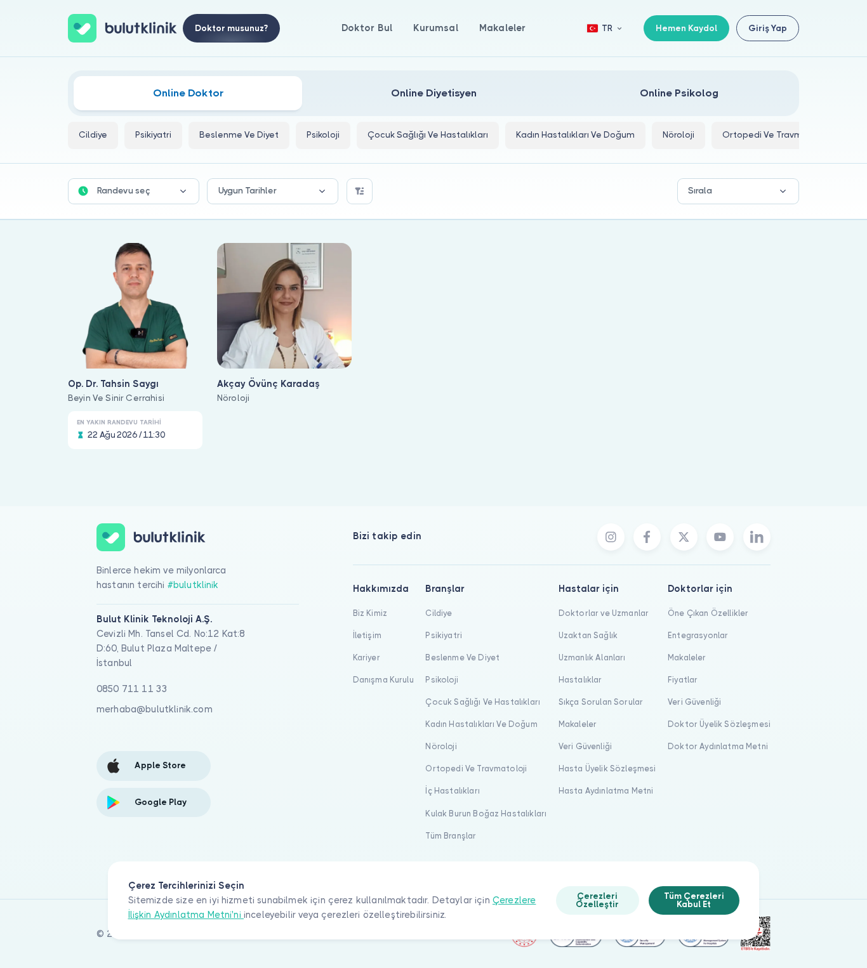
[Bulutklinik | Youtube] (720, 537)
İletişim (367, 635)
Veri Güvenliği (585, 746)
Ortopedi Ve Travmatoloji (476, 768)
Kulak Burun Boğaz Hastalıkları (485, 813)
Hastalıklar (580, 679)
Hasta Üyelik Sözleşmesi (607, 768)
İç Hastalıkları (452, 790)
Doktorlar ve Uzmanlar (604, 613)
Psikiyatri (443, 635)
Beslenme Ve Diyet (462, 657)
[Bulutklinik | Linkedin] (757, 537)
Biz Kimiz (370, 613)
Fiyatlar (683, 679)
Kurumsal (435, 28)
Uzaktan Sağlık (588, 635)
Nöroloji (440, 746)
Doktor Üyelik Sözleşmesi (719, 724)
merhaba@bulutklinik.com (154, 709)
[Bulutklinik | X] (684, 537)
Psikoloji (441, 679)
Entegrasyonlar (698, 635)
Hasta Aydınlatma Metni (606, 790)
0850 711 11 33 (132, 689)
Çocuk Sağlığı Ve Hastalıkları (482, 702)
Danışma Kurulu (383, 679)
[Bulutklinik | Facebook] (647, 537)
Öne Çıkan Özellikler (708, 613)
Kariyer (366, 657)
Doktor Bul (367, 28)
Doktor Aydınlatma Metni (718, 746)
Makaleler (502, 28)
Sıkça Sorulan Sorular (601, 702)
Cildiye (438, 613)
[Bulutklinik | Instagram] (611, 537)
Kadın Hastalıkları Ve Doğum (481, 724)
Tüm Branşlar (450, 835)
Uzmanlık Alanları (592, 657)
